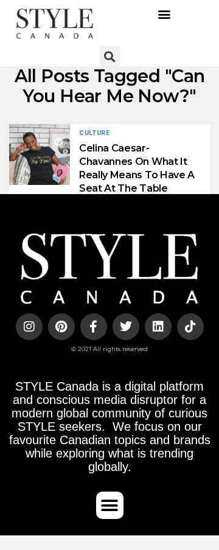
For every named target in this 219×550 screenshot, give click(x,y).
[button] (165, 14)
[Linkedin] (158, 326)
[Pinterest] (61, 326)
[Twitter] (126, 326)
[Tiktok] (190, 326)
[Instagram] (29, 326)
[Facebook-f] (93, 326)
